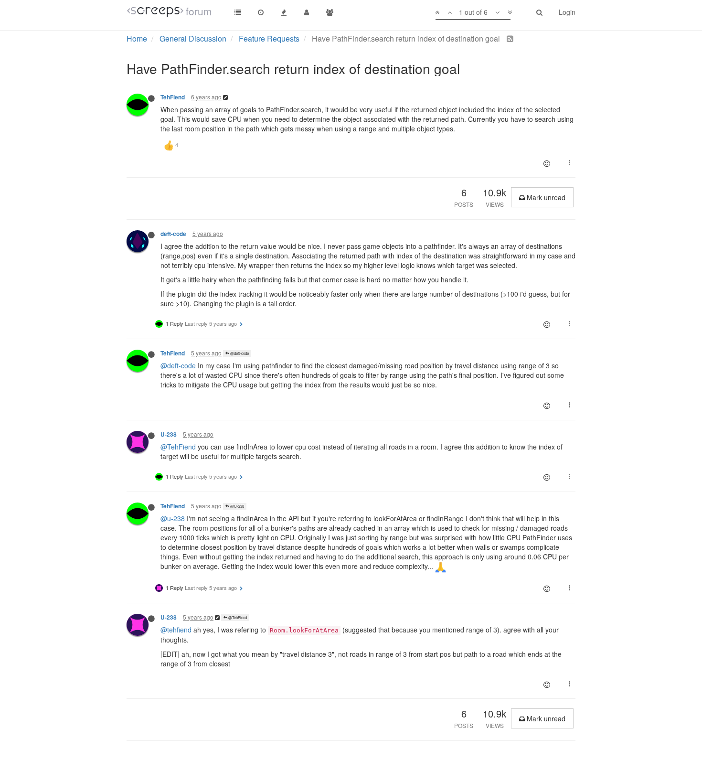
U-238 (168, 434)
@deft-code (239, 353)
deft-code (173, 234)
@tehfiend (175, 629)
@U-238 (236, 506)
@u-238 (172, 518)
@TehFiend (178, 446)
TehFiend (172, 97)
